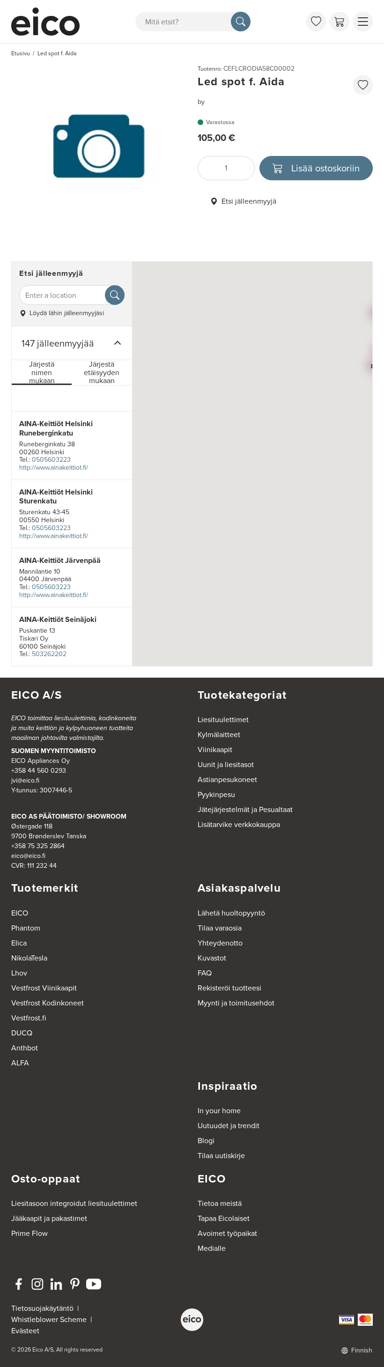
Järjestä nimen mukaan (42, 372)
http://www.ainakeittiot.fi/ (53, 468)
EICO (19, 913)
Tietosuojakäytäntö (42, 1308)
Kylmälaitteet (219, 734)
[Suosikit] (316, 21)
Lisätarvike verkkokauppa (239, 824)
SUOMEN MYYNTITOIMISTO (53, 751)
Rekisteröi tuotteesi (229, 988)
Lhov (19, 973)
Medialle (212, 1248)
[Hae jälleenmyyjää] (115, 295)
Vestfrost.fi (28, 1017)
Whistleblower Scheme (49, 1319)
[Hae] (241, 21)
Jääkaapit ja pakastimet (49, 1218)
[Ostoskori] (339, 21)
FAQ (205, 973)
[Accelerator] (47, 21)
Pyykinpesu (216, 794)
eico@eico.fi (28, 856)
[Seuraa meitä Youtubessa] (93, 1284)
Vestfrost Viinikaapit (44, 988)
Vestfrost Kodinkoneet (47, 1003)
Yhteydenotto (220, 943)
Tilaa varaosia (220, 928)
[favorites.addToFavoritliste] (363, 85)
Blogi (206, 1140)
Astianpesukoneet (227, 779)
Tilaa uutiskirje (221, 1155)
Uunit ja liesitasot (226, 764)
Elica (19, 943)
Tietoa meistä (220, 1203)
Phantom (25, 928)
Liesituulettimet (223, 719)
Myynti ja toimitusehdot (236, 1003)
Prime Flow (29, 1233)
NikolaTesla (29, 958)
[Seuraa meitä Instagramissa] (37, 1284)
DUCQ (21, 1032)
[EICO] (192, 1319)
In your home (219, 1110)
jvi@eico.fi (25, 780)
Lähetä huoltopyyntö (231, 913)
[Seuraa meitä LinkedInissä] (56, 1284)
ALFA (20, 1062)
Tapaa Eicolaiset (224, 1218)
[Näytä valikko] (363, 21)
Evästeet (25, 1330)
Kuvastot (212, 958)
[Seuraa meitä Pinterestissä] (74, 1284)
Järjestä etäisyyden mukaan (101, 372)
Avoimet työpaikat (227, 1233)
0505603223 (51, 460)
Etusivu (20, 53)
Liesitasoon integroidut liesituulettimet (74, 1203)
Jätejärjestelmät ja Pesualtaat (245, 809)
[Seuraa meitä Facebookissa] (18, 1284)
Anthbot (24, 1047)
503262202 (49, 654)
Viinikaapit (215, 749)
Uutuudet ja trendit (228, 1125)
